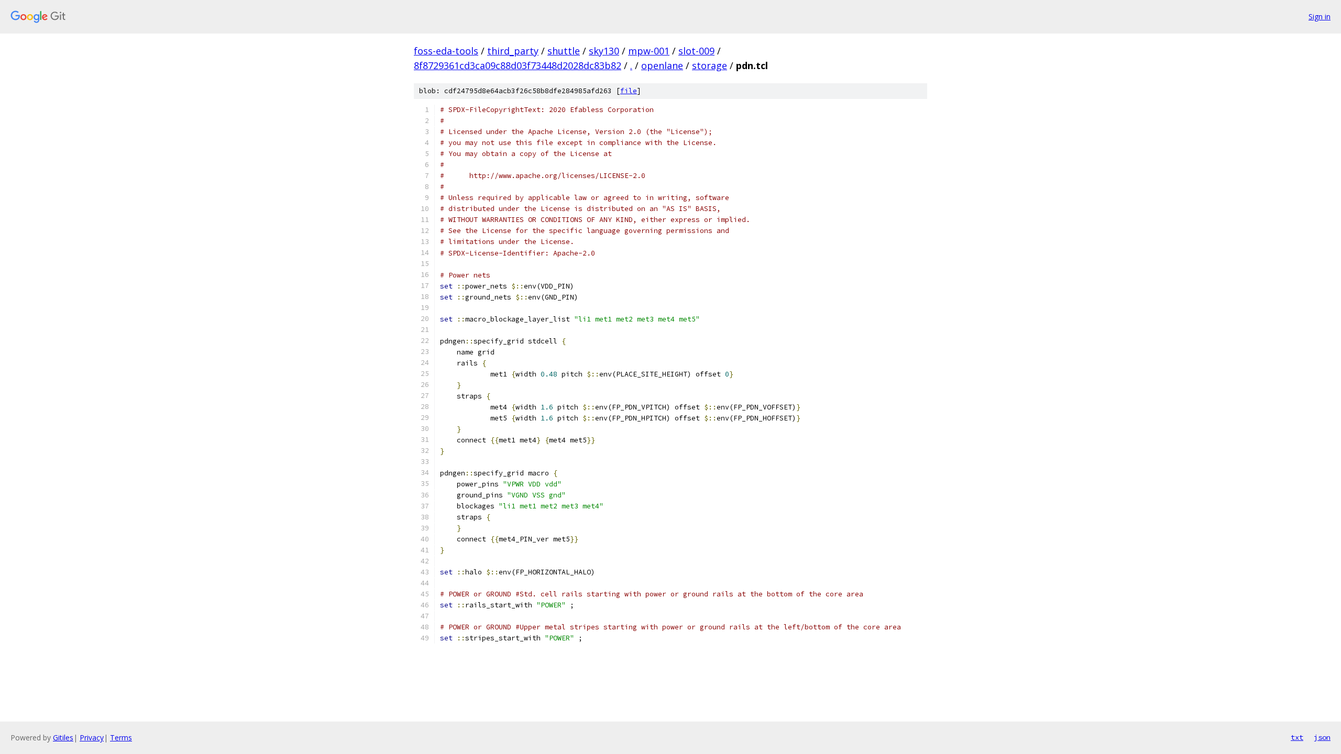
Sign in (1320, 16)
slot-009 (696, 51)
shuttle (563, 51)
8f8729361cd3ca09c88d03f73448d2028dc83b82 (517, 65)
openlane (662, 65)
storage (709, 65)
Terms (121, 737)
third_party (512, 51)
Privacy (92, 737)
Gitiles (63, 737)
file (628, 90)
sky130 (604, 51)
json (1322, 737)
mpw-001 (648, 51)
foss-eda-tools (446, 51)
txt (1297, 737)
